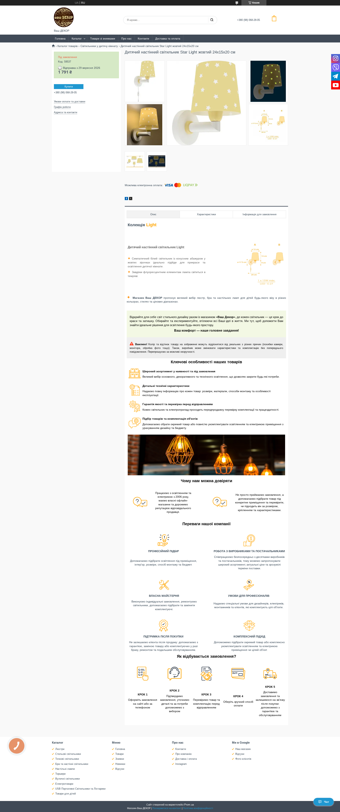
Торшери (60, 773)
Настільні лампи (65, 768)
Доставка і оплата (186, 758)
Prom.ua (189, 804)
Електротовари (64, 783)
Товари (119, 753)
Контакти (143, 38)
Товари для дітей (65, 793)
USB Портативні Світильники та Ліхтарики (80, 788)
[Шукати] (211, 20)
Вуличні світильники (67, 778)
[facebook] (126, 199)
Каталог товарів (67, 46)
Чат (326, 801)
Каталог (77, 38)
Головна (60, 38)
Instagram (181, 763)
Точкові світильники (67, 758)
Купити (69, 86)
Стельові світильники (68, 753)
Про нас (126, 38)
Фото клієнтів (243, 758)
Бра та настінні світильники (71, 763)
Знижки (119, 758)
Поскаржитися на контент (166, 808)
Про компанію (183, 753)
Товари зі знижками (102, 38)
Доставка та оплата (167, 38)
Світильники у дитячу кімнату (99, 46)
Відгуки (119, 768)
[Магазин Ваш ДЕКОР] (64, 17)
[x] (130, 199)
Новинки (120, 763)
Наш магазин (243, 749)
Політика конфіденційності (198, 808)
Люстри (59, 749)
